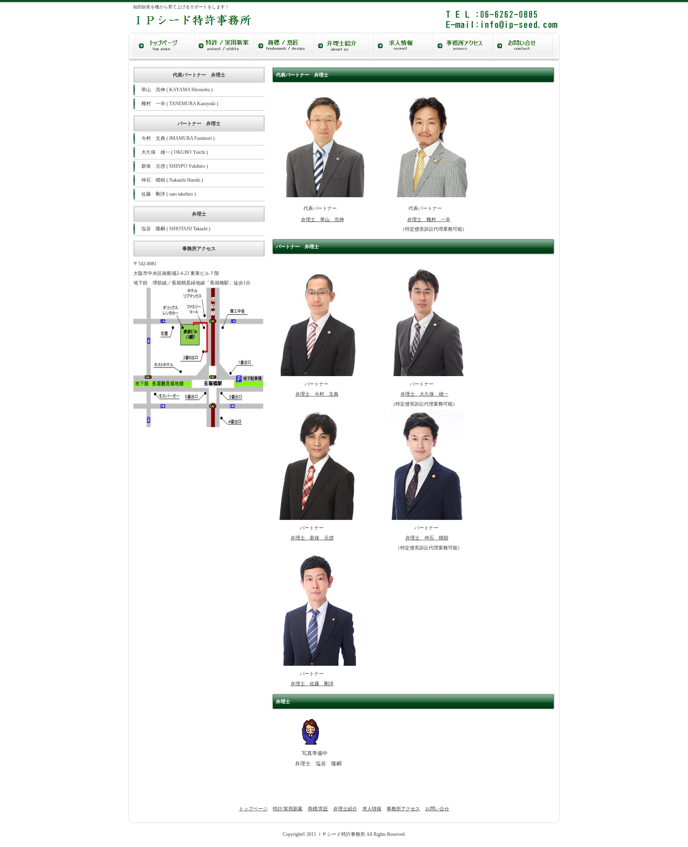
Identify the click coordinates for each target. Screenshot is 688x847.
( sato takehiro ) (168, 194)
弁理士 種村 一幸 (428, 219)
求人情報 (371, 809)
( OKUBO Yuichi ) (174, 152)
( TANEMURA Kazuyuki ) (179, 103)
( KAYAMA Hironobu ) (177, 89)
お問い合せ (437, 809)
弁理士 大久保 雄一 (424, 394)
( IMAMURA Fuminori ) (178, 138)
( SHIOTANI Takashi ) (175, 228)
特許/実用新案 (288, 809)
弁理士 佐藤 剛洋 (312, 683)
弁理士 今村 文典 (316, 394)
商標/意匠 (318, 809)
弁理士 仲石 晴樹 (426, 538)
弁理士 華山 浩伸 (322, 219)
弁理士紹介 (345, 809)
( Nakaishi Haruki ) (172, 180)
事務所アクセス (403, 809)
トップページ (253, 809)
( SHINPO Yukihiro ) (174, 166)
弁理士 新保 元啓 (312, 538)
